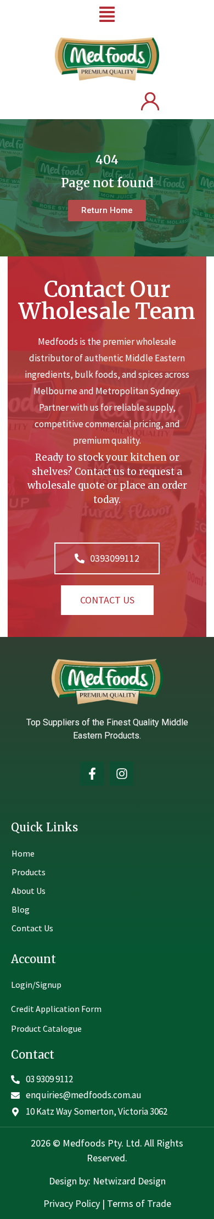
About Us (29, 890)
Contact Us (32, 927)
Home (23, 853)
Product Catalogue (46, 1028)
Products (29, 871)
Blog (21, 909)
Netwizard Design (128, 1181)
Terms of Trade (139, 1203)
